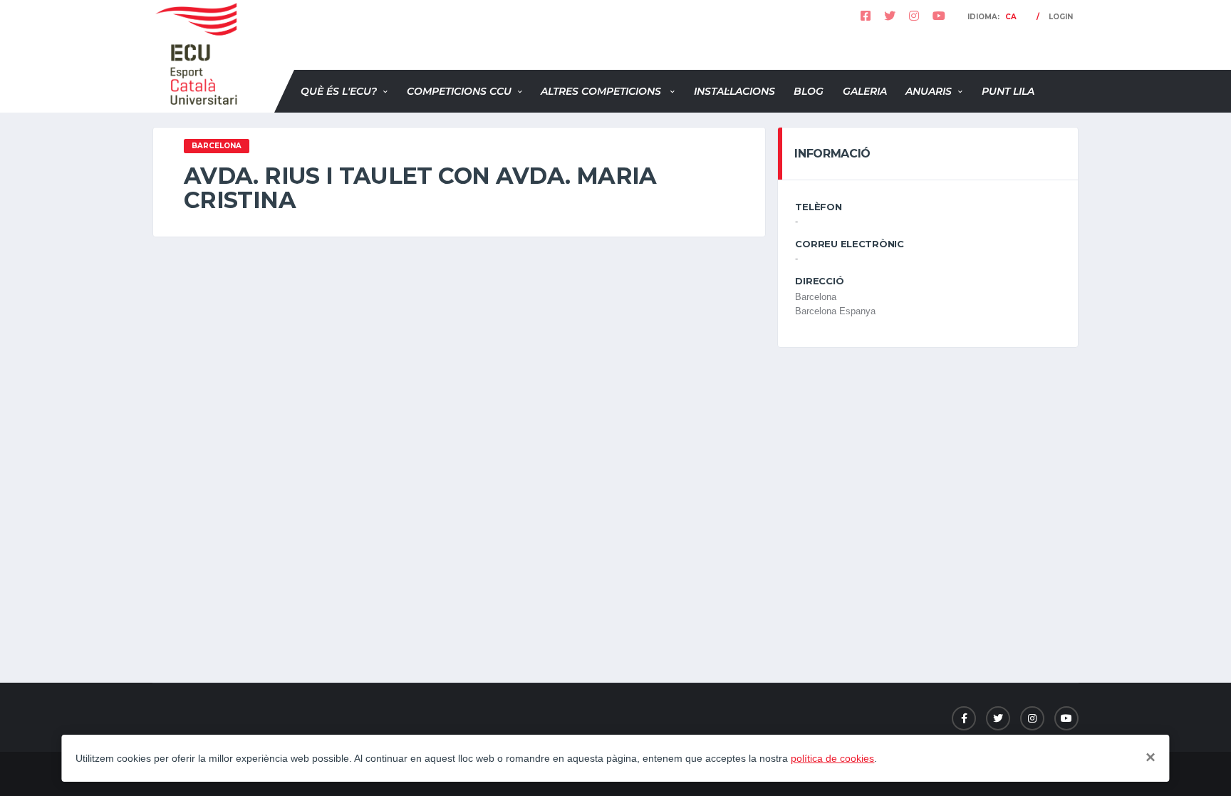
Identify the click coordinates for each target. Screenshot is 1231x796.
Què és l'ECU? (339, 91)
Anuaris (928, 91)
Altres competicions (602, 91)
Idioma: (992, 16)
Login (1061, 16)
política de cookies (832, 758)
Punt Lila (1008, 91)
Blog (809, 91)
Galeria (865, 91)
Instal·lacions (734, 91)
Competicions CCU (459, 91)
